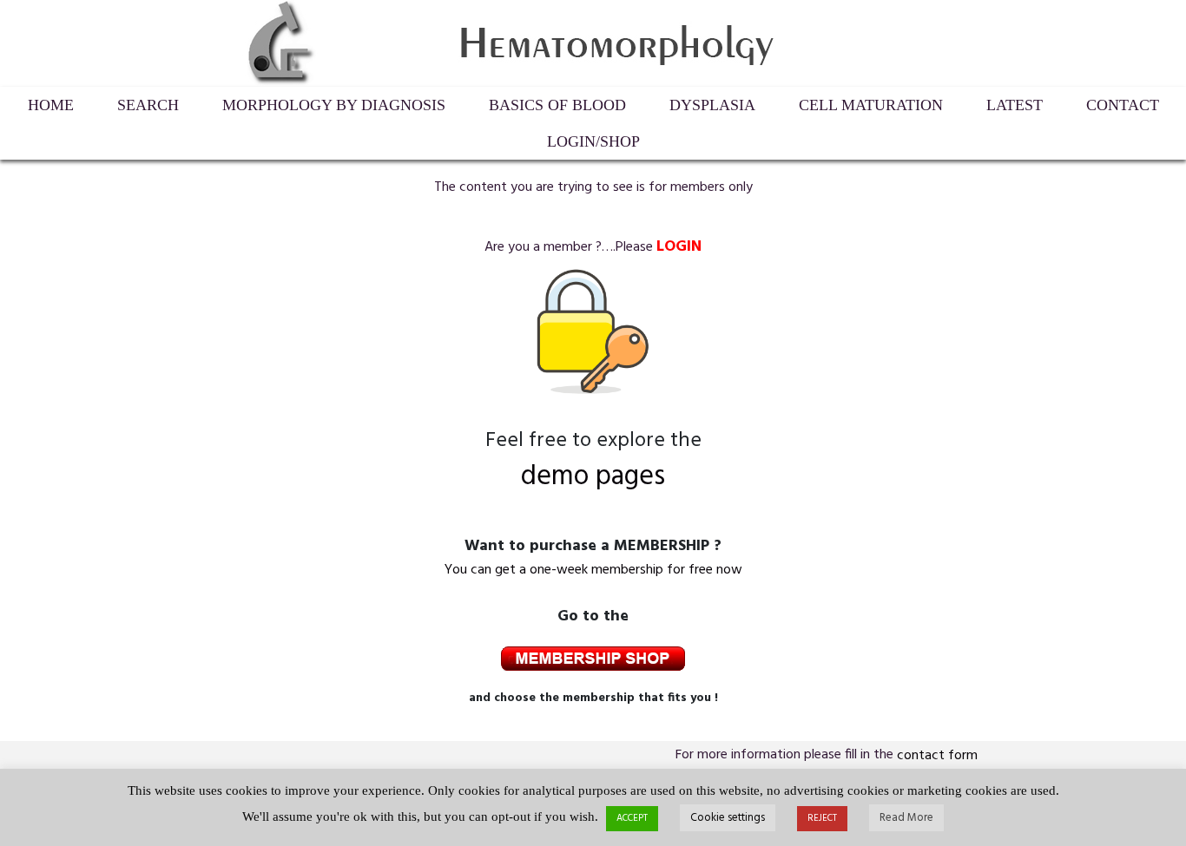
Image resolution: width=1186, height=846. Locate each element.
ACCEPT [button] (632, 818)
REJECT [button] (822, 818)
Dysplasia (712, 105)
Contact (1122, 105)
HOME (51, 105)
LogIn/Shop (593, 141)
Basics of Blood (557, 105)
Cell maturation (871, 105)
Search (148, 105)
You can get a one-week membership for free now (593, 570)
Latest (1014, 105)
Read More (906, 818)
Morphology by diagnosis (333, 105)
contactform (937, 755)
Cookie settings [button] (727, 818)
